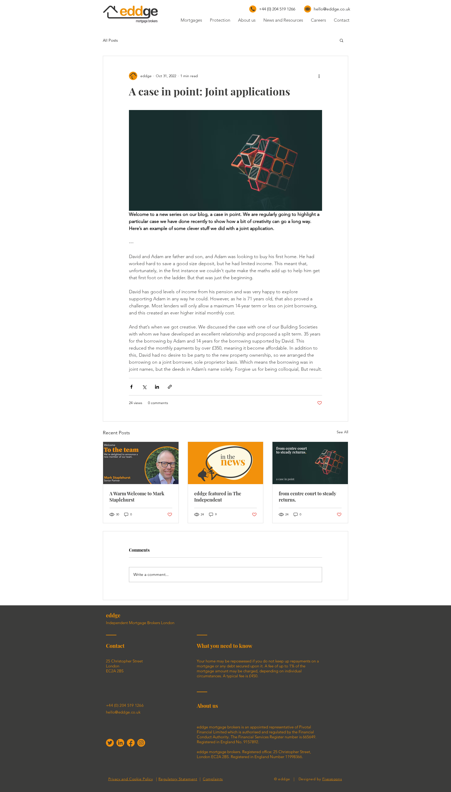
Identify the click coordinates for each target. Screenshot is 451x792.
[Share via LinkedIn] (157, 386)
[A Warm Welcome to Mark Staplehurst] (141, 463)
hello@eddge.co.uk (332, 9)
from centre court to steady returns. (307, 496)
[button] (341, 40)
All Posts (110, 40)
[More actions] (319, 76)
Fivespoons (332, 779)
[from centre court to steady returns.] (310, 463)
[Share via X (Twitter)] (144, 386)
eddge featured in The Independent (217, 496)
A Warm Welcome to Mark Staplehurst (136, 496)
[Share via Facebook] (131, 386)
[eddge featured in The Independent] (225, 463)
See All (342, 432)
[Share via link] (169, 386)
